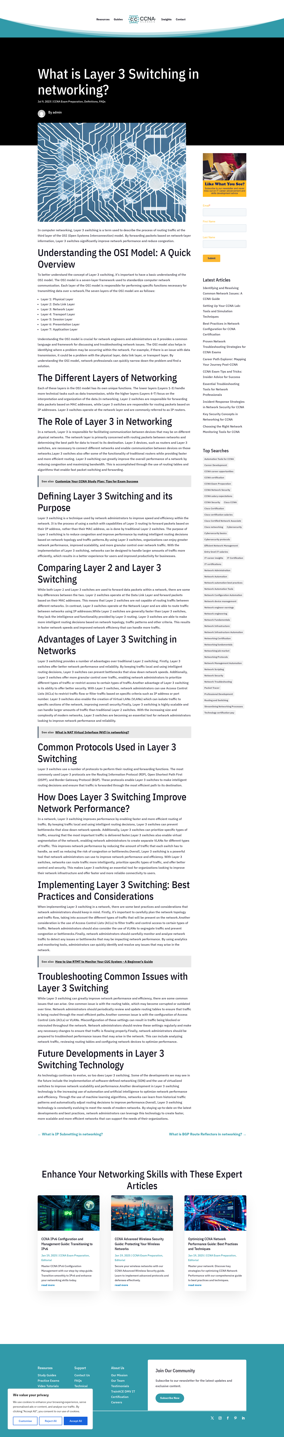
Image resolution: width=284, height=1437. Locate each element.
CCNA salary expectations (218, 496)
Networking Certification (217, 638)
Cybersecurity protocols (217, 539)
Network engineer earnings (219, 607)
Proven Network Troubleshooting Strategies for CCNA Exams (224, 346)
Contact (180, 19)
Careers (116, 1402)
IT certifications (212, 564)
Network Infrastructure (217, 626)
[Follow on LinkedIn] (243, 1418)
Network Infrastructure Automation (223, 632)
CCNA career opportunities (218, 471)
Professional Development (218, 694)
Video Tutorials (48, 1386)
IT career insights (213, 557)
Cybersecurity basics (215, 533)
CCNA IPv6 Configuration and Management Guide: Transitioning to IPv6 (67, 1244)
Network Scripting (214, 669)
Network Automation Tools (218, 588)
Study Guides (47, 1375)
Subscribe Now (169, 1398)
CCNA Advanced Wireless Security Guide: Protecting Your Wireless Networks (139, 1244)
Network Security (213, 675)
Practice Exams (48, 1380)
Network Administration (217, 570)
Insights (166, 19)
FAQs (102, 101)
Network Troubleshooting (218, 681)
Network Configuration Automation (223, 595)
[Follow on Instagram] (220, 1418)
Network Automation (215, 576)
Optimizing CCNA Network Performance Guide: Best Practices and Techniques (213, 1244)
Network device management (220, 601)
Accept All (76, 1421)
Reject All (51, 1421)
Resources (103, 19)
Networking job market (216, 650)
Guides (118, 19)
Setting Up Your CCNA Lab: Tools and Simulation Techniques (222, 311)
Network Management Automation (223, 663)
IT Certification (235, 557)
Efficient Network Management (221, 545)
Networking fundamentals (218, 644)
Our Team (118, 1380)
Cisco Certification (214, 508)
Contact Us (82, 1375)
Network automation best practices (223, 582)
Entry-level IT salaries (216, 551)
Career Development (215, 465)
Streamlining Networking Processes (223, 706)
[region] (50, 1409)
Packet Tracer (211, 687)
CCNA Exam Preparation (68, 101)
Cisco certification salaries (218, 514)
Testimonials (120, 1386)
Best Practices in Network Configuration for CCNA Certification (221, 329)
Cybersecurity (234, 527)
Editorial (46, 1260)
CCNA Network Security (217, 489)
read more (48, 1285)
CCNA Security (212, 502)
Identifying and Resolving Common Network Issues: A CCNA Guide (222, 293)
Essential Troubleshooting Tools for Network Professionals (221, 389)
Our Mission (119, 1375)
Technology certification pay (219, 712)
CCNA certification (214, 477)
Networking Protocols (216, 656)
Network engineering (215, 613)
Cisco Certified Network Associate (222, 520)
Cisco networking (213, 527)
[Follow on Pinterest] (235, 1418)
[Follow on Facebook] (228, 1418)
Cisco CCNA (230, 502)
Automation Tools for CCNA (219, 458)
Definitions (91, 101)
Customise (25, 1421)
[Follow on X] (212, 1418)
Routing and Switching (216, 700)
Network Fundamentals (217, 619)
